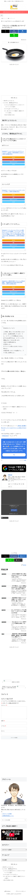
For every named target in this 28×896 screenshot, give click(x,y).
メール (3, 726)
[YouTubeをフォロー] (17, 484)
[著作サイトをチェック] (9, 484)
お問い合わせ (7, 891)
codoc (25, 460)
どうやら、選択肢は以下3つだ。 (11, 102)
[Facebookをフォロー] (13, 484)
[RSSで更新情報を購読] (11, 487)
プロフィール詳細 (6, 813)
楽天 (13, 159)
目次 (12, 97)
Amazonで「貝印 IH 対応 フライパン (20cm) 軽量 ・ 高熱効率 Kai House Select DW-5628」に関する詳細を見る (13, 282)
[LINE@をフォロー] (19, 484)
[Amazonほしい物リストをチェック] (21, 484)
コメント (4, 705)
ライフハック (5, 517)
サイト (3, 731)
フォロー (15, 510)
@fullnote (4, 435)
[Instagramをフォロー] (15, 484)
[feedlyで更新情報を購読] (9, 487)
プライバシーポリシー (21, 891)
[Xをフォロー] (11, 484)
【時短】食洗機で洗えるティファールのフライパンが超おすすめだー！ (13, 428)
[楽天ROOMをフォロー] (23, 484)
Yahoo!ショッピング (13, 199)
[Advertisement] (14, 80)
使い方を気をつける (9, 114)
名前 (3, 720)
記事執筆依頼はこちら (8, 815)
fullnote (10, 474)
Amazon (13, 157)
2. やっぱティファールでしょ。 (12, 108)
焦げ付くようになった (9, 100)
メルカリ (13, 164)
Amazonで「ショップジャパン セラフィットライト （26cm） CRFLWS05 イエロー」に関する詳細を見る (13, 153)
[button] (18, 560)
